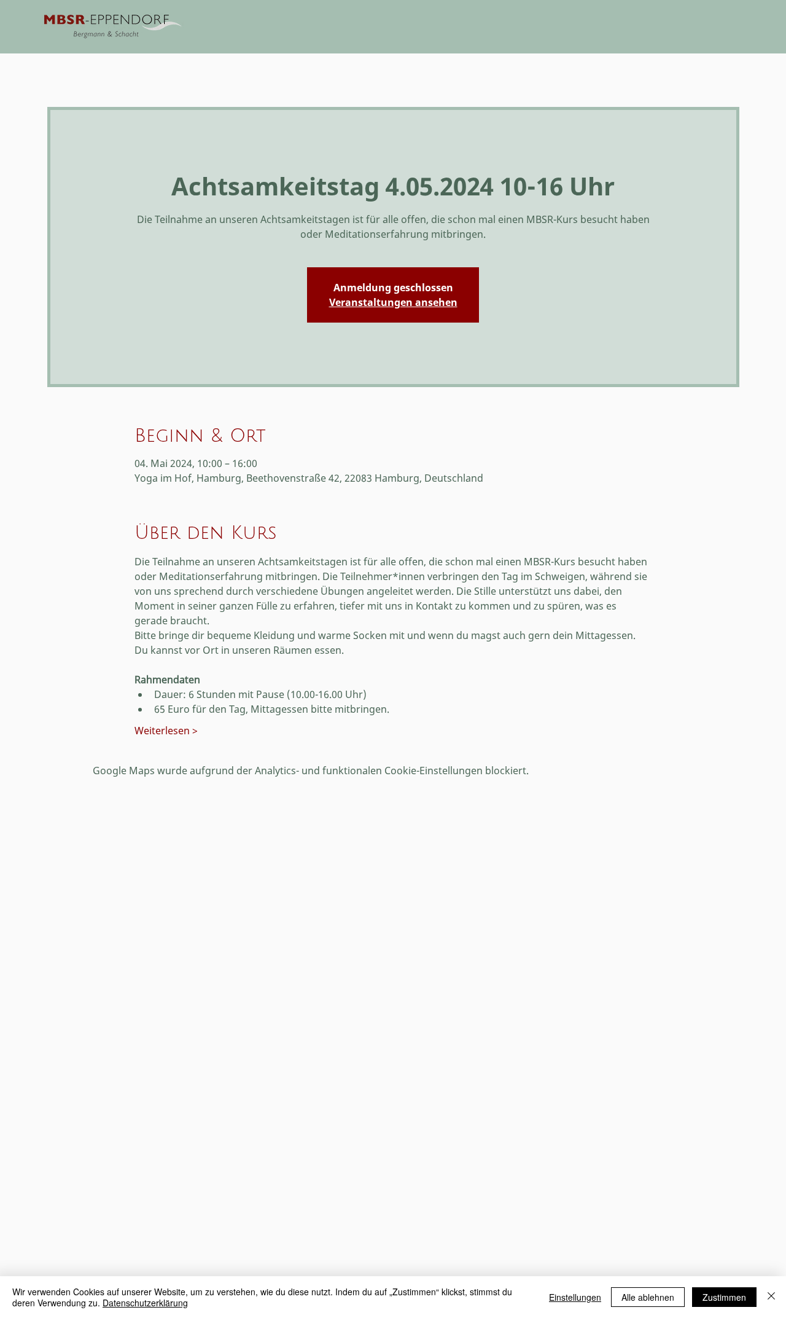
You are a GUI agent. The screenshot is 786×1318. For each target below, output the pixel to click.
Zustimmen (724, 1297)
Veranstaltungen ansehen (393, 302)
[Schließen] (771, 1297)
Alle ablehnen (647, 1297)
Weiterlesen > (166, 730)
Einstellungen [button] (575, 1297)
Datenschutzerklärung (145, 1302)
